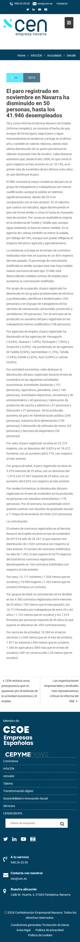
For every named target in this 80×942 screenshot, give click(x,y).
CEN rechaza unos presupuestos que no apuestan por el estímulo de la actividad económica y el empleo (19, 691)
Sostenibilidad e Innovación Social (25, 798)
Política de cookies (40, 935)
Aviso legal (23, 930)
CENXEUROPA (12, 813)
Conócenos (10, 761)
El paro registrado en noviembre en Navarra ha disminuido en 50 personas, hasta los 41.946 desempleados (37, 103)
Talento (8, 783)
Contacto (62, 3)
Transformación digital (18, 791)
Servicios (9, 806)
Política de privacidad (49, 930)
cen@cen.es (44, 3)
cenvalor (9, 776)
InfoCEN (8, 768)
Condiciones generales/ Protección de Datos (40, 925)
